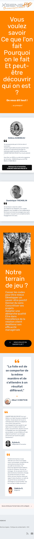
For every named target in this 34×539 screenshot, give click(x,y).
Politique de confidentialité (18, 527)
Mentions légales (4, 527)
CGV (28, 527)
